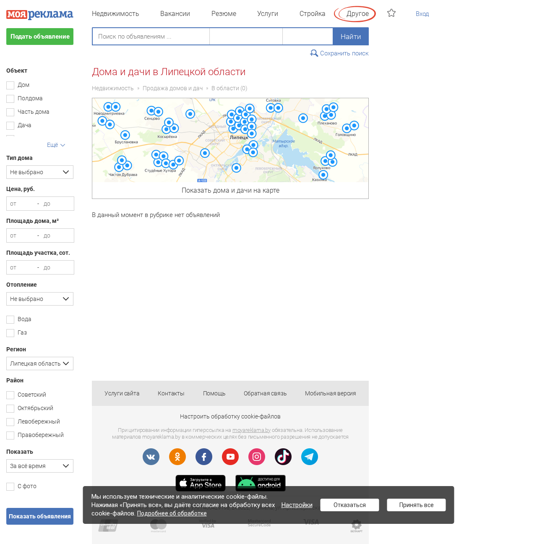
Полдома (30, 98)
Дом (23, 84)
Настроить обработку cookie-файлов (230, 416)
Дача (24, 125)
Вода (24, 319)
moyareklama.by (251, 430)
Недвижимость (115, 14)
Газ (22, 332)
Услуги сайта (122, 393)
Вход (422, 14)
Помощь (214, 393)
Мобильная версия (330, 393)
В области (225, 88)
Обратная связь (265, 393)
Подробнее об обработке (172, 513)
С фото (27, 486)
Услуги (267, 14)
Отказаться (350, 505)
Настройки (297, 505)
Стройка (313, 14)
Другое (358, 14)
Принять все (416, 505)
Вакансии (175, 14)
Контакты (171, 393)
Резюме (223, 14)
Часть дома (34, 111)
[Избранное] (392, 13)
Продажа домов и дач (173, 88)
